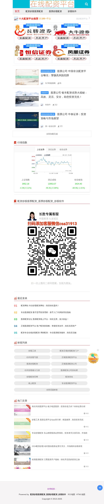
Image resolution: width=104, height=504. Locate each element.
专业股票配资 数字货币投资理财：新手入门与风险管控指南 (46, 312)
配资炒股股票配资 (34, 11)
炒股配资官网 (32, 376)
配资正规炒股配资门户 (69, 350)
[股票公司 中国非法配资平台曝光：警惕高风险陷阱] (27, 77)
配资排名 (69, 376)
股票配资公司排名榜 (69, 370)
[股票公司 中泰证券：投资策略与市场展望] (27, 120)
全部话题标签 (52, 389)
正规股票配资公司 (69, 363)
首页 (17, 11)
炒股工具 (32, 350)
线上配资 (32, 383)
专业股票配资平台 (69, 383)
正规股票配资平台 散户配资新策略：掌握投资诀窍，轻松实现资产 (48, 325)
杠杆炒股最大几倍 (32, 370)
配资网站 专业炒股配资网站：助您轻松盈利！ (40, 305)
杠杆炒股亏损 (32, 357)
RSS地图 (71, 494)
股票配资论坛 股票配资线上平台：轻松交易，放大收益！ (45, 319)
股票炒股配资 (55, 11)
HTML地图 (80, 494)
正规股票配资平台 (69, 357)
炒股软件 (72, 11)
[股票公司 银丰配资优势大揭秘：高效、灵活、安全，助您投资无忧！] (27, 98)
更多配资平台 (82, 18)
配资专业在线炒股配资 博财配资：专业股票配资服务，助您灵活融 (48, 332)
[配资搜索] (86, 4)
